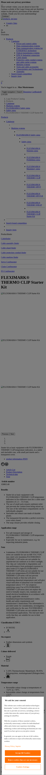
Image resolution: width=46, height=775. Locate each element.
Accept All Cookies (22, 753)
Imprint (18, 746)
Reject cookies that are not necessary (22, 760)
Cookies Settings (22, 767)
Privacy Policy (10, 746)
